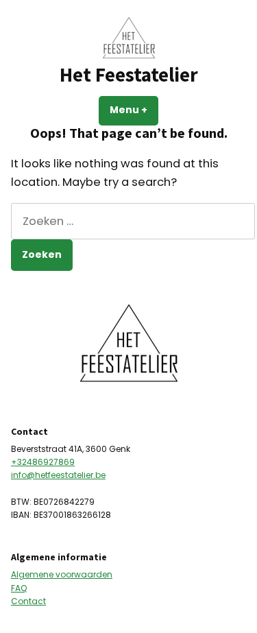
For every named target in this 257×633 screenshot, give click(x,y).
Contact (28, 601)
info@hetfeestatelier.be (58, 475)
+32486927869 (43, 462)
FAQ (19, 588)
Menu (134, 110)
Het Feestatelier (129, 74)
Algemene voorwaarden (61, 574)
